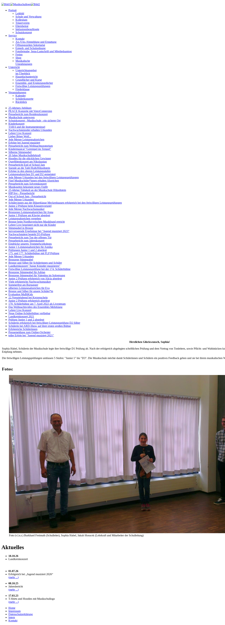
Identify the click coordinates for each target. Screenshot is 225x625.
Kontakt (19, 38)
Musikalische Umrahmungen (23, 62)
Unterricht (14, 67)
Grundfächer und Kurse (28, 79)
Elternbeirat (21, 26)
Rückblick (21, 101)
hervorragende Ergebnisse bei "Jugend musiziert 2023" (38, 231)
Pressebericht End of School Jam (26, 164)
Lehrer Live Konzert (19, 310)
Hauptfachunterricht (26, 76)
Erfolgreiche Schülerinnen (22, 329)
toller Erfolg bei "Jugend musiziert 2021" (31, 335)
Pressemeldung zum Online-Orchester (29, 332)
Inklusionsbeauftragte (27, 29)
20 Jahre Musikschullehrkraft (24, 155)
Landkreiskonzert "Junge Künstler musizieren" (34, 265)
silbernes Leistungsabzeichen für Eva (29, 288)
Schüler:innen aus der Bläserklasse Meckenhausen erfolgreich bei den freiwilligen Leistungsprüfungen (65, 202)
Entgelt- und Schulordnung (30, 48)
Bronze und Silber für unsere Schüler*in (30, 291)
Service (12, 35)
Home (11, 607)
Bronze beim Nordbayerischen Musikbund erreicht (36, 221)
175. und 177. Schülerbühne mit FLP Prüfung (33, 253)
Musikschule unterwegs (21, 117)
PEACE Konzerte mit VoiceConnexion (30, 111)
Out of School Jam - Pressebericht (27, 196)
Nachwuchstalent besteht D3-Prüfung (29, 234)
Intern (11, 617)
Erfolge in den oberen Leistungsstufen (29, 171)
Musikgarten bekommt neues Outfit (28, 186)
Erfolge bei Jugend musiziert (24, 142)
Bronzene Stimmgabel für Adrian (26, 272)
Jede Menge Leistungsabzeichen (26, 139)
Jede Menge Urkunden (21, 199)
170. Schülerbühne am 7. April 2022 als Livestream (37, 303)
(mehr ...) (13, 577)
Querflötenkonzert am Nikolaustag (27, 161)
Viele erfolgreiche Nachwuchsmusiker (29, 281)
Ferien (18, 54)
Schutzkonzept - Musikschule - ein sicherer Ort (34, 120)
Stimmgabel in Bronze (20, 227)
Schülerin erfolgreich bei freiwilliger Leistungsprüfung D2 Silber (44, 322)
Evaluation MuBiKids (20, 294)
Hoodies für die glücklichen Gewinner (29, 158)
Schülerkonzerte (24, 98)
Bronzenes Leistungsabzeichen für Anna (30, 212)
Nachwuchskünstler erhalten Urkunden (30, 130)
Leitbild (19, 13)
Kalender (20, 95)
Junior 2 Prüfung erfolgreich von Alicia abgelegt (35, 278)
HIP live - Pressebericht (21, 193)
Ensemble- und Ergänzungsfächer (34, 82)
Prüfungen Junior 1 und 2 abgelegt (27, 250)
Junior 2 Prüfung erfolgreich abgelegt (29, 300)
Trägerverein (22, 22)
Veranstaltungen (17, 92)
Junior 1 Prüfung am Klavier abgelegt (29, 215)
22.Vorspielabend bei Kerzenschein (28, 297)
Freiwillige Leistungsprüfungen (32, 86)
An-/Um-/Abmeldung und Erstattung (35, 41)
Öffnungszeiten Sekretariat (30, 45)
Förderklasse (22, 89)
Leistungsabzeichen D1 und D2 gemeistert (32, 174)
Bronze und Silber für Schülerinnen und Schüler (35, 262)
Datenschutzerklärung (20, 614)
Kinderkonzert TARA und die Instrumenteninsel (26, 125)
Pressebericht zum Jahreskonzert (26, 240)
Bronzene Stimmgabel (20, 259)
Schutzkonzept (23, 32)
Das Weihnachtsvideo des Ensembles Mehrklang (35, 306)
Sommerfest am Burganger (23, 284)
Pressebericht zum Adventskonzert (27, 183)
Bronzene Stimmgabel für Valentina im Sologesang (36, 275)
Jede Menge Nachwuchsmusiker (26, 209)
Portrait (12, 10)
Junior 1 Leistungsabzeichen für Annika (30, 246)
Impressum (14, 611)
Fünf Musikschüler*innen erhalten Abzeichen (33, 180)
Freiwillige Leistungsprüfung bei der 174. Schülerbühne (39, 269)
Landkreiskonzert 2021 (21, 316)
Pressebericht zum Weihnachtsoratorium (30, 145)
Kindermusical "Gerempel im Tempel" (29, 148)
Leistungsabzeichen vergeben (24, 218)
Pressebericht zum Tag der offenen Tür (30, 237)
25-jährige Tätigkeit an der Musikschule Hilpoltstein (37, 190)
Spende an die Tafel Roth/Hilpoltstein (29, 167)
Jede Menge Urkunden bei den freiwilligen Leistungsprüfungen (43, 177)
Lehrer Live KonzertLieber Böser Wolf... (19, 135)
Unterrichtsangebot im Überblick (26, 72)
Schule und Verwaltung (28, 16)
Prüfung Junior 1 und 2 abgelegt (26, 319)
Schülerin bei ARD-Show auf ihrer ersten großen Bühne (39, 325)
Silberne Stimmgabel (19, 152)
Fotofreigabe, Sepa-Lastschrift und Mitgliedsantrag (43, 51)
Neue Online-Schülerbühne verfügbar (29, 313)
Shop (18, 57)
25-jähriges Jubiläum (19, 107)
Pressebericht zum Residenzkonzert (28, 114)
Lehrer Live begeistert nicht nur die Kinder (32, 224)
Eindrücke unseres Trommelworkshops (30, 243)
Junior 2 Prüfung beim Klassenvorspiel (30, 205)
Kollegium (21, 19)
